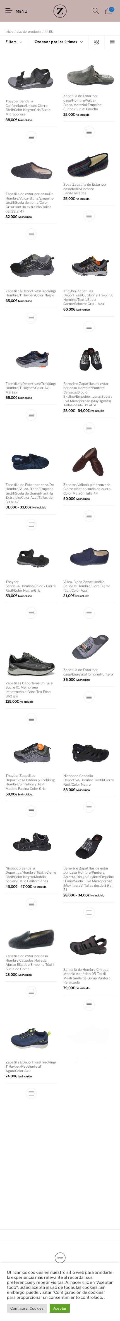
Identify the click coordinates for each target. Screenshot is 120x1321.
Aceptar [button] (59, 1308)
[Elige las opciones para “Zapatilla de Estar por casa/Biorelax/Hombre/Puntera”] (89, 696)
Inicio (9, 32)
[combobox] (58, 42)
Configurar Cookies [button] (27, 1308)
